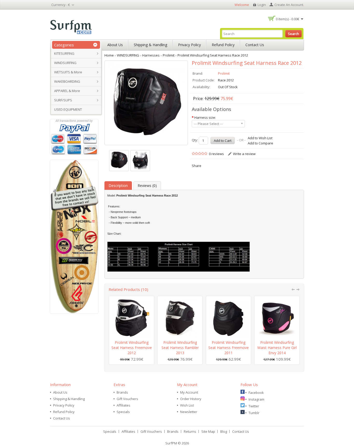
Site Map (208, 431)
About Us (115, 44)
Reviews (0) (147, 185)
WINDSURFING (65, 62)
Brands (122, 392)
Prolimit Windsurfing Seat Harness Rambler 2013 (180, 347)
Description (118, 185)
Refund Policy (223, 44)
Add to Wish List (260, 138)
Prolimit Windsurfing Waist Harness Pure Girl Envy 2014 (277, 347)
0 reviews (216, 153)
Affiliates (123, 405)
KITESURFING (64, 53)
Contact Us (254, 44)
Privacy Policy (189, 44)
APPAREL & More (67, 90)
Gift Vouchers (127, 398)
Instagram (256, 399)
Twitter (254, 406)
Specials (123, 411)
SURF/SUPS (63, 100)
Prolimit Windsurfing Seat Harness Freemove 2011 (228, 347)
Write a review (244, 153)
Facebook (256, 392)
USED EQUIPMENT (68, 109)
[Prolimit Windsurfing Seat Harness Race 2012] (119, 160)
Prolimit (224, 73)
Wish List (187, 405)
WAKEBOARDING (67, 81)
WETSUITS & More (68, 72)
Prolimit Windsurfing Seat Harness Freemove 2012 (131, 347)
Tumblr (254, 412)
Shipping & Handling (150, 44)
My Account (189, 392)
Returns (190, 431)
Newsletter (188, 411)
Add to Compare (260, 143)
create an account (288, 4)
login (262, 4)
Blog (223, 431)
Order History (190, 398)
